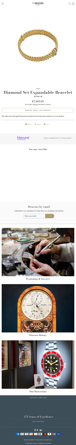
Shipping (35, 104)
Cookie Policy (48, 440)
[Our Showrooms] (38, 364)
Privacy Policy (39, 440)
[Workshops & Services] (38, 252)
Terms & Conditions (29, 440)
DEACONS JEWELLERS (38, 397)
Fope (38, 89)
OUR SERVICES (38, 421)
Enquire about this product (38, 110)
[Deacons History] (38, 308)
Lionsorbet (48, 443)
